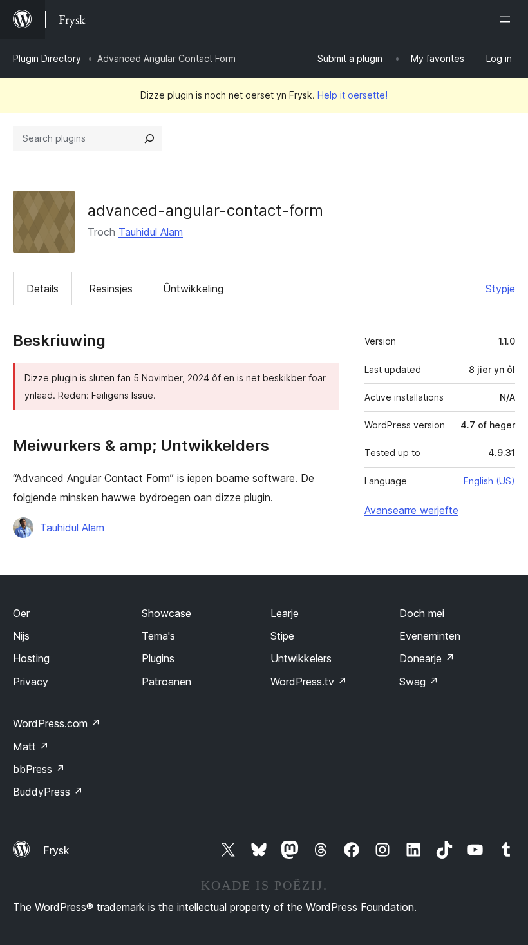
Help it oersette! (352, 95)
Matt (31, 746)
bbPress (39, 769)
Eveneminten (429, 635)
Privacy (30, 681)
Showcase (166, 613)
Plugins (158, 658)
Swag (418, 681)
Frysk (56, 850)
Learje (284, 613)
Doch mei (421, 613)
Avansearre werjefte (411, 510)
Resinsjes (111, 288)
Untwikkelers (301, 658)
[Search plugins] (149, 138)
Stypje (500, 288)
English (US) (489, 480)
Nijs (21, 635)
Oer (21, 613)
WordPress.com (56, 723)
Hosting (31, 658)
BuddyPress (48, 791)
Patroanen (166, 681)
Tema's (158, 635)
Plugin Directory (47, 58)
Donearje (427, 658)
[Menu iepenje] (507, 19)
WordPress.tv (308, 681)
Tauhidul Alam (150, 231)
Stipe (282, 635)
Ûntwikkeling (193, 288)
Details (42, 288)
